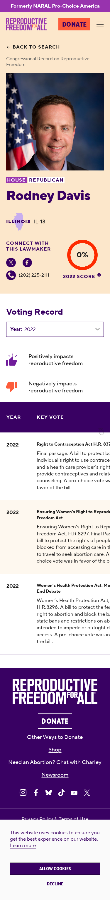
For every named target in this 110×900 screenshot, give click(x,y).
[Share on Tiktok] (61, 793)
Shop (54, 749)
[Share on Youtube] (74, 793)
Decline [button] (55, 884)
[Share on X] (87, 793)
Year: (16, 329)
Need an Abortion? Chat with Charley (54, 762)
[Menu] (100, 25)
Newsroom (54, 774)
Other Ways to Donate (55, 737)
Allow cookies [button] (55, 869)
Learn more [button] (23, 845)
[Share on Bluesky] (48, 793)
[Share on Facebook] (36, 793)
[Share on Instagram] (23, 793)
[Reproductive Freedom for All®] (26, 24)
